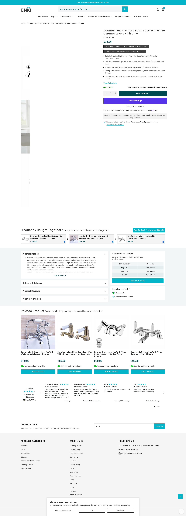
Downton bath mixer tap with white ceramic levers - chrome (146, 353)
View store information (115, 125)
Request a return (76, 453)
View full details (110, 83)
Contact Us (120, 293)
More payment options (135, 106)
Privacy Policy (124, 505)
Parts (72, 480)
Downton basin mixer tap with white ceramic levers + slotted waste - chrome (110, 354)
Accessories (25, 453)
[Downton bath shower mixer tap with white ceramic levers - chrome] (38, 332)
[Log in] (158, 9)
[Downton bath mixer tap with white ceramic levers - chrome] (148, 332)
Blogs (72, 487)
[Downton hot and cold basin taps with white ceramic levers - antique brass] (74, 332)
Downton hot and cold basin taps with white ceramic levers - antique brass (74, 353)
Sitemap (73, 491)
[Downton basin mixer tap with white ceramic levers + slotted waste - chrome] (111, 332)
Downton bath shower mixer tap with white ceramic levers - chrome (37, 353)
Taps (23, 449)
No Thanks (121, 511)
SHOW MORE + (60, 275)
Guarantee (74, 472)
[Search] (125, 9)
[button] (162, 9)
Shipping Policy (75, 446)
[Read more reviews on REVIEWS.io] (29, 400)
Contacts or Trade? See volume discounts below (147, 87)
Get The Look (26, 468)
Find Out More (138, 280)
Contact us (74, 457)
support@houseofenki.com (131, 453)
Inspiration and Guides (124, 297)
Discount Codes (76, 495)
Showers (24, 446)
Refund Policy (75, 449)
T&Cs (72, 468)
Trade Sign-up (75, 476)
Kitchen (24, 457)
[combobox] (92, 9)
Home (23, 23)
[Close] (118, 9)
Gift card (73, 483)
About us (73, 461)
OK (92, 511)
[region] (102, 392)
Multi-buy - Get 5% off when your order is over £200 (126, 46)
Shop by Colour (27, 465)
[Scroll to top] (180, 496)
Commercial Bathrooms (30, 461)
